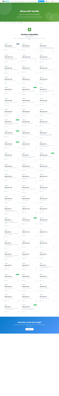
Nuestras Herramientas (32, 1)
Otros (26, 1)
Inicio (12, 1)
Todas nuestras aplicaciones (12, 22)
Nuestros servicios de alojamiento (19, 1)
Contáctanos (29, 329)
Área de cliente (42, 1)
